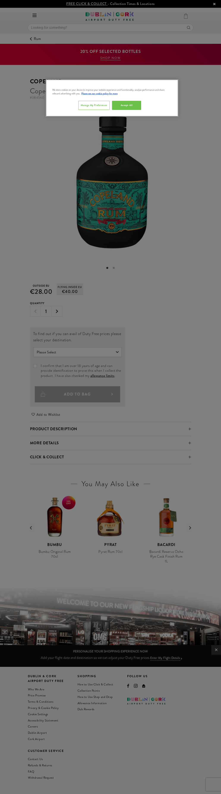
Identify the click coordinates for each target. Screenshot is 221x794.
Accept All (127, 105)
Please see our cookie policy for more (99, 93)
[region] (112, 98)
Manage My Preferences (94, 105)
